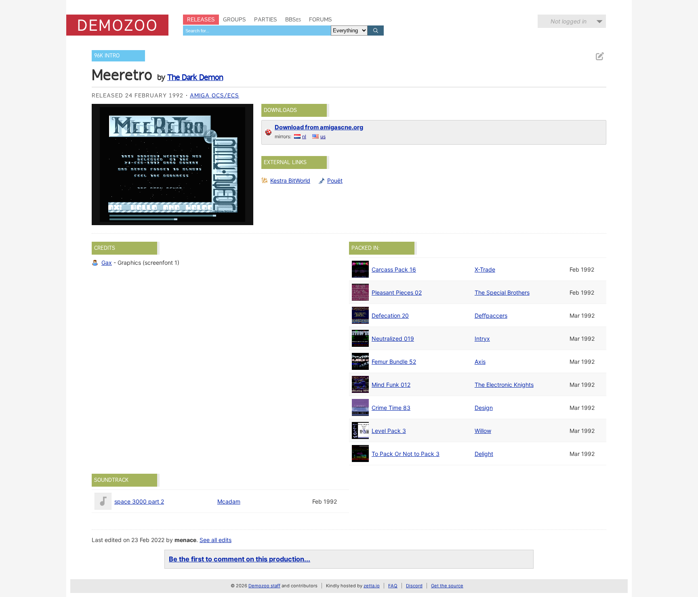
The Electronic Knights (504, 384)
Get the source (447, 586)
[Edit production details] (599, 56)
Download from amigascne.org (319, 127)
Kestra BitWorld (290, 180)
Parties (265, 19)
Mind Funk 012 (391, 384)
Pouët (335, 180)
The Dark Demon (195, 77)
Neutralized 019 (393, 338)
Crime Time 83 (391, 407)
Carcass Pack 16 (394, 269)
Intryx (482, 338)
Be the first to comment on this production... (239, 559)
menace (185, 539)
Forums (320, 19)
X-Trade (485, 269)
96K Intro (107, 55)
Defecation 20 (390, 315)
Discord (414, 586)
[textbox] (257, 30)
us (323, 136)
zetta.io (372, 586)
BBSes (293, 19)
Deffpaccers (491, 315)
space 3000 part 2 (139, 501)
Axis (480, 361)
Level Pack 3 (389, 430)
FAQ (392, 586)
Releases (201, 19)
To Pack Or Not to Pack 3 (405, 453)
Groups (234, 19)
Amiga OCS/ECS (214, 95)
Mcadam (228, 501)
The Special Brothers (502, 292)
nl (304, 136)
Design (484, 407)
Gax (106, 262)
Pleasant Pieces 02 (397, 292)
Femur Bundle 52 (394, 361)
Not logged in (569, 21)
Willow (483, 430)
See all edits (215, 539)
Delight (484, 453)
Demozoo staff (264, 586)
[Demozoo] (117, 25)
